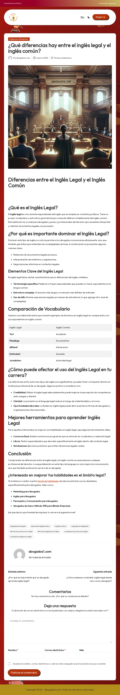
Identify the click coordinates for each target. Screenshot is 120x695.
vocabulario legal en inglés (21, 536)
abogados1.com (40, 551)
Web (81, 650)
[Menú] (82, 17)
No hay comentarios (62, 58)
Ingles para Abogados (18, 39)
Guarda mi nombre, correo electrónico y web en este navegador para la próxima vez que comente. (59, 663)
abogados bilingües (18, 526)
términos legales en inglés (48, 531)
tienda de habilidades (48, 481)
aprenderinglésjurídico (40, 526)
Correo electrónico (55, 650)
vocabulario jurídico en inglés (76, 531)
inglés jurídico (60, 526)
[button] (100, 17)
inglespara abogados (80, 526)
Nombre (13, 650)
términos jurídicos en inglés (21, 531)
